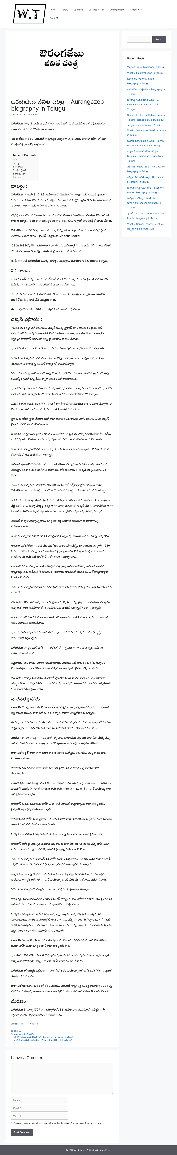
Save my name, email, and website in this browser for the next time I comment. (58, 1123)
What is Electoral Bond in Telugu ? (146, 73)
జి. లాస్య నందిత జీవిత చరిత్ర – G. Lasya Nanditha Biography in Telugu (143, 104)
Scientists (78, 9)
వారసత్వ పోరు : (21, 173)
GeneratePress (103, 1150)
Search (159, 39)
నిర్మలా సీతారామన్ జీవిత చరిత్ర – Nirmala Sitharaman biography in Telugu (145, 156)
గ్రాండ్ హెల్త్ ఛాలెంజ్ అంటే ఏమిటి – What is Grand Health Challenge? (43, 1040)
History (64, 9)
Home (52, 9)
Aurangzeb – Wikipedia (28, 1024)
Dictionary (134, 9)
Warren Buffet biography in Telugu (146, 67)
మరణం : (18, 177)
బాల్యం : (18, 163)
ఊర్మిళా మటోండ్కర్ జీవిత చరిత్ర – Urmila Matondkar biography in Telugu (144, 203)
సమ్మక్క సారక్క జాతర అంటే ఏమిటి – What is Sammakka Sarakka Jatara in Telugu (146, 130)
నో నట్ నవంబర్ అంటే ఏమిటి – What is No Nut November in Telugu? (43, 1037)
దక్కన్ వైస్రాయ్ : (22, 170)
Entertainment (117, 9)
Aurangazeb (19, 1034)
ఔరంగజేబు (31, 1034)
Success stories (96, 9)
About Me (54, 18)
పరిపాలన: (19, 166)
